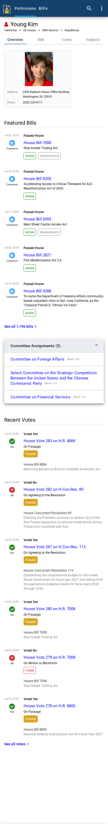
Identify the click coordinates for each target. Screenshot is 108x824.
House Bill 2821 (37, 255)
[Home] (7, 8)
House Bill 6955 (37, 219)
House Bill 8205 (37, 178)
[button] (54, 346)
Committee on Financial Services (40, 397)
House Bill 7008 (37, 142)
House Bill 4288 (37, 291)
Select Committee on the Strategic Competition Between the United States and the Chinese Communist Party (53, 378)
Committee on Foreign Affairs (37, 359)
